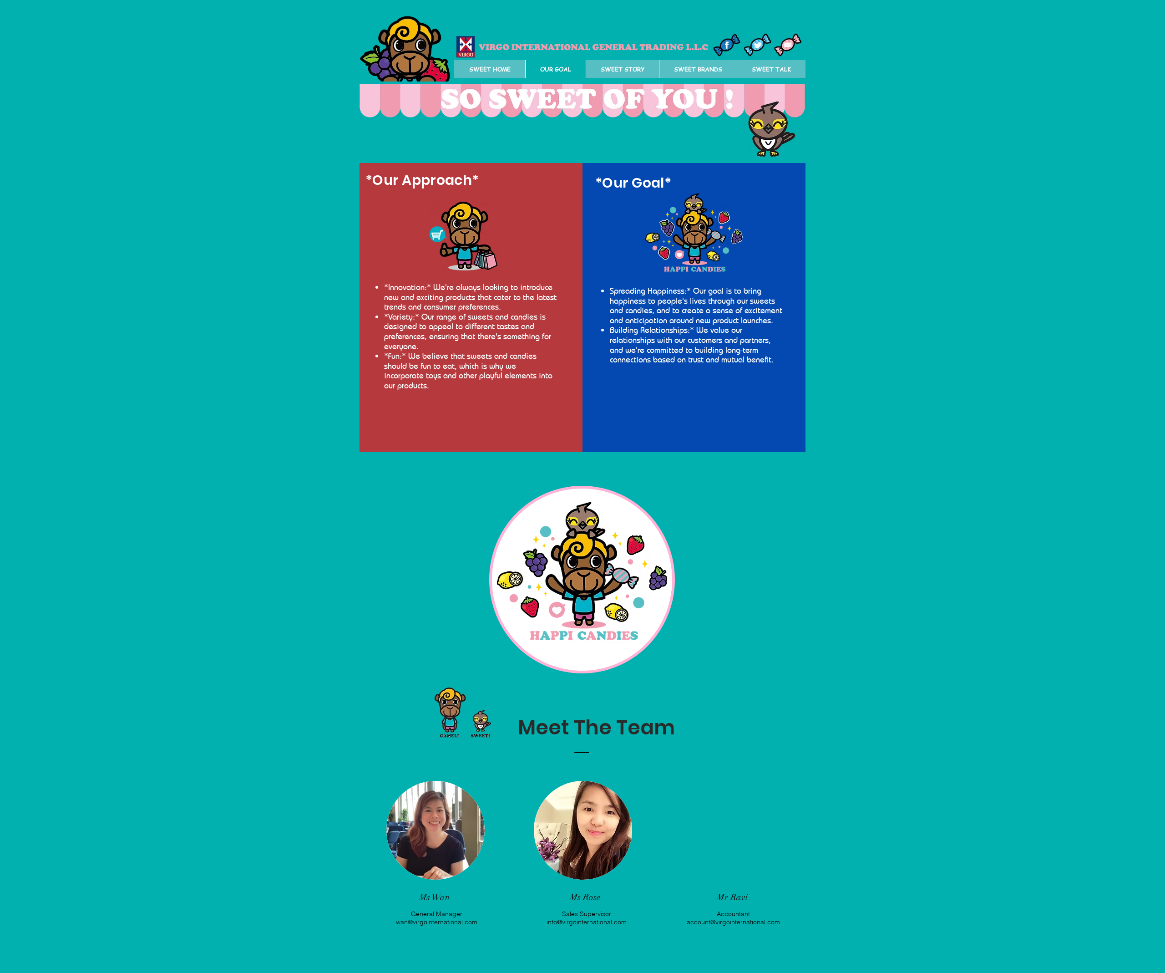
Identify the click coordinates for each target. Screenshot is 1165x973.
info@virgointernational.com (587, 922)
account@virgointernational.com (733, 922)
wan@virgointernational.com (436, 922)
